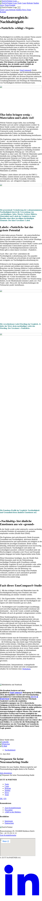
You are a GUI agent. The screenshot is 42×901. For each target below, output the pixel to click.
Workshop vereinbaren (8, 673)
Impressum (9, 821)
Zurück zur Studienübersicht (10, 681)
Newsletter (9, 810)
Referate (30, 3)
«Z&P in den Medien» (13, 812)
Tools (19, 3)
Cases (24, 3)
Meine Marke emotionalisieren (11, 677)
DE (1, 799)
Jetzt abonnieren (6, 773)
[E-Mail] (3, 746)
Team (7, 5)
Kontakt (12, 5)
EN (5, 799)
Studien (36, 3)
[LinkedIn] (4, 742)
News (2, 5)
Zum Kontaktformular (13, 808)
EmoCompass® (25, 70)
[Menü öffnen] (18, 1)
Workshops (26, 669)
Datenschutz (9, 823)
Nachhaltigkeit (10, 750)
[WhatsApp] (5, 744)
